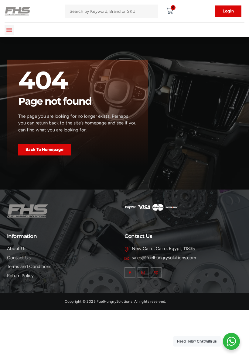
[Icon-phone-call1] (156, 272)
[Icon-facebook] (129, 272)
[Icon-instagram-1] (143, 272)
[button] (9, 30)
